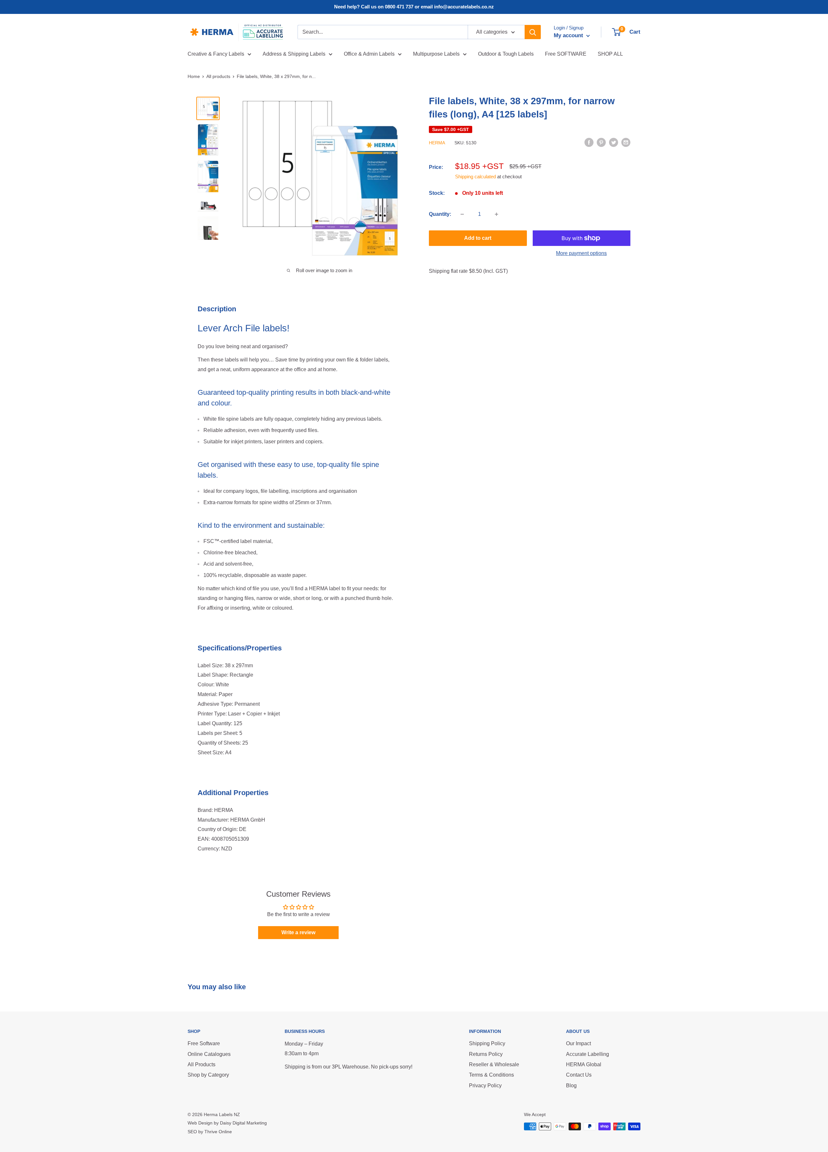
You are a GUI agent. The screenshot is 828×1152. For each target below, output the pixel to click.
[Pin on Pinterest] (601, 142)
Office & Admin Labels (369, 54)
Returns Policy (486, 1054)
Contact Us (579, 1075)
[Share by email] (625, 142)
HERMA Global (583, 1064)
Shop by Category (208, 1075)
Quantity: (440, 214)
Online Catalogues (209, 1054)
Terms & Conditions (491, 1075)
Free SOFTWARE (565, 54)
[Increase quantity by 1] (496, 214)
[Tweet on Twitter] (613, 142)
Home (194, 76)
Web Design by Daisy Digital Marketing (227, 1122)
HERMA (437, 142)
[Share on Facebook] (589, 142)
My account (569, 35)
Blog (571, 1085)
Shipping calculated (475, 176)
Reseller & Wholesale (494, 1064)
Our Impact (578, 1043)
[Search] (533, 32)
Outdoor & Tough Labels (506, 54)
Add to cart (477, 238)
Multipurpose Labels (436, 54)
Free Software (204, 1043)
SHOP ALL (610, 54)
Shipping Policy (487, 1043)
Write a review (298, 932)
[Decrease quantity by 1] (462, 214)
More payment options (581, 253)
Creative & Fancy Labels (216, 54)
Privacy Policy (485, 1085)
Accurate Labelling (587, 1054)
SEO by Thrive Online (210, 1131)
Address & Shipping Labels (294, 54)
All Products (201, 1064)
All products (218, 76)
